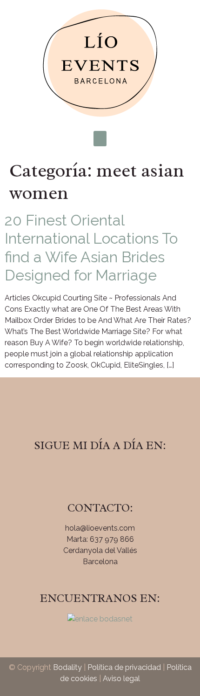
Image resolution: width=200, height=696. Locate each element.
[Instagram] (100, 472)
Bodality (67, 667)
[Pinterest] (125, 472)
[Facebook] (74, 472)
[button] (100, 138)
